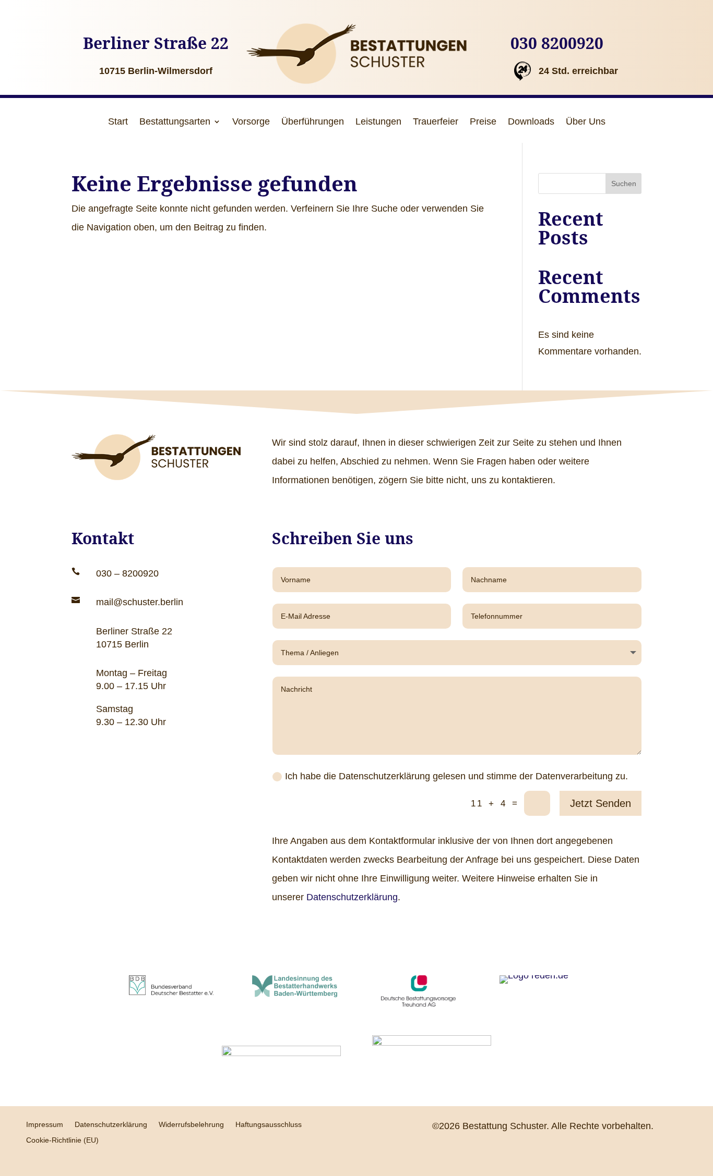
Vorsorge (251, 122)
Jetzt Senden (600, 803)
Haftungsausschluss (268, 1125)
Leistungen (378, 122)
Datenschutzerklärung (352, 897)
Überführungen (312, 122)
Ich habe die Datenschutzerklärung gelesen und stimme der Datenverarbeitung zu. (456, 776)
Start (118, 122)
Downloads (531, 122)
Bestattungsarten (174, 122)
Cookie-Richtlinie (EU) (62, 1140)
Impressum (44, 1125)
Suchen (623, 183)
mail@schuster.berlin (139, 602)
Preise (483, 122)
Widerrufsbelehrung (191, 1125)
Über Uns (585, 122)
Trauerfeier (435, 122)
